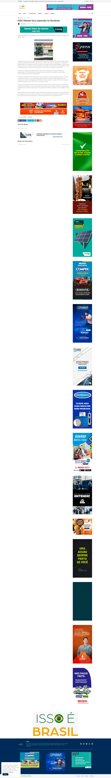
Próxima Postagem (65, 144)
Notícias (47, 13)
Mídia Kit (91, 776)
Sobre (24, 13)
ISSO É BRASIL (28, 776)
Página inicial (20, 18)
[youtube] (87, 744)
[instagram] (89, 744)
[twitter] (84, 744)
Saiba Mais (11, 772)
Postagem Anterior (22, 144)
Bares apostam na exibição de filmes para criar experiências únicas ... (37, 1)
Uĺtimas (40, 13)
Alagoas (52, 13)
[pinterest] (92, 744)
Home (19, 13)
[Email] (40, 120)
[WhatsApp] (35, 120)
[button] (89, 13)
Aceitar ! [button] (5, 774)
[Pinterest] (38, 120)
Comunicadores (32, 13)
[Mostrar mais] (43, 120)
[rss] (92, 1)
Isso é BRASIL (29, 117)
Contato (86, 776)
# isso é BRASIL (27, 18)
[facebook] (81, 744)
